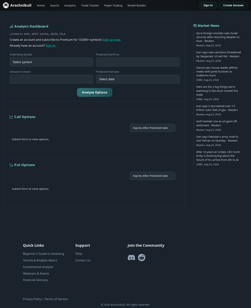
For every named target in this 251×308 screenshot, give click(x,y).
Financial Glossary (35, 280)
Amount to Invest (20, 71)
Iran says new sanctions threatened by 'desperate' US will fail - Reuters (218, 54)
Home (41, 5)
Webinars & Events (36, 273)
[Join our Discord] (131, 259)
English (223, 299)
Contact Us (83, 260)
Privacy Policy (32, 299)
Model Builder (137, 5)
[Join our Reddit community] (141, 259)
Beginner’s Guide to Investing (43, 254)
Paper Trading (113, 5)
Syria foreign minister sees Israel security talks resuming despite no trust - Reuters (218, 37)
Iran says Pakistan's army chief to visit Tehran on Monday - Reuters (217, 138)
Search (54, 5)
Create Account (233, 5)
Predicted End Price (107, 54)
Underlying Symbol (21, 54)
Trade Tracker (90, 5)
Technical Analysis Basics (40, 260)
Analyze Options (94, 92)
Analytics (70, 5)
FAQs (79, 254)
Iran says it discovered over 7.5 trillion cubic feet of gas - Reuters (217, 108)
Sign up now (111, 40)
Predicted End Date (107, 71)
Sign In (208, 5)
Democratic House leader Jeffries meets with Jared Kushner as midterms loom (217, 71)
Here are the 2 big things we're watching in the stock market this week (217, 90)
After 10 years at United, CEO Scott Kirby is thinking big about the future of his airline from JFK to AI (218, 156)
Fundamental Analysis (38, 267)
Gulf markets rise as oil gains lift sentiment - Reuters (216, 123)
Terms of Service (56, 299)
